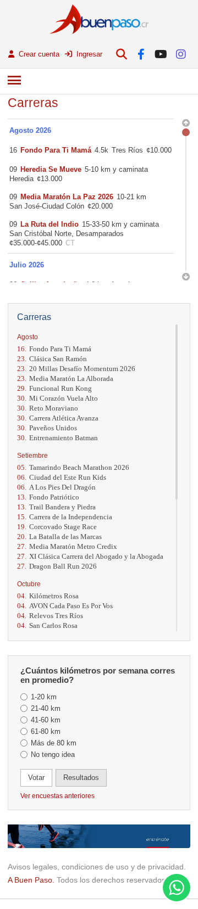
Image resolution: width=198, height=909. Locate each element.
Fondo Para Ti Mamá (54, 349)
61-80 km (46, 731)
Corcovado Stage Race (57, 527)
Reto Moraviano (47, 408)
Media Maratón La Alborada (65, 378)
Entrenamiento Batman (57, 438)
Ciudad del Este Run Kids (61, 477)
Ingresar (88, 54)
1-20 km (44, 697)
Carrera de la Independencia (64, 517)
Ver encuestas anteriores (57, 796)
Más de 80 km (53, 743)
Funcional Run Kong (54, 388)
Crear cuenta (37, 54)
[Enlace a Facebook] (141, 54)
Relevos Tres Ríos (50, 615)
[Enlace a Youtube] (161, 54)
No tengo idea (53, 754)
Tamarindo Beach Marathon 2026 (73, 467)
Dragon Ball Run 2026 (57, 566)
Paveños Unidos (47, 428)
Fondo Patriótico (48, 497)
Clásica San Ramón (52, 359)
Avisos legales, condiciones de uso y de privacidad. (97, 866)
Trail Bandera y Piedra (56, 507)
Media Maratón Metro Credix (67, 546)
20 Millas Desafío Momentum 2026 (76, 368)
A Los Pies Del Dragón (56, 487)
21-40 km (46, 708)
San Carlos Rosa (47, 625)
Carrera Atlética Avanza (57, 418)
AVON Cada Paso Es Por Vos (65, 606)
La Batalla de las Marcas (59, 536)
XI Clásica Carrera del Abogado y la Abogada (90, 556)
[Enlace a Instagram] (181, 54)
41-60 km (46, 720)
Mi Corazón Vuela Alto (57, 398)
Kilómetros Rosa (48, 596)
